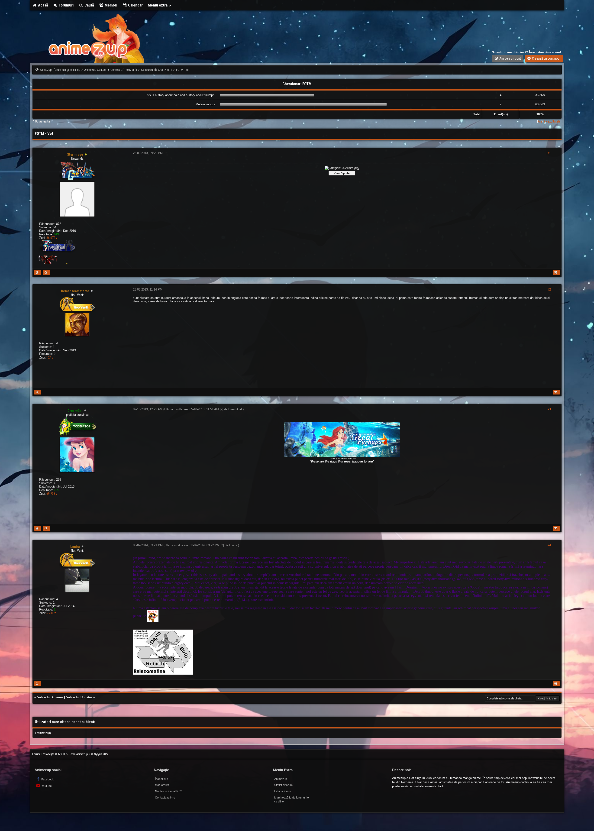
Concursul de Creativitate (156, 69)
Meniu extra (158, 5)
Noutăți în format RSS (168, 791)
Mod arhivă (162, 785)
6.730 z (51, 613)
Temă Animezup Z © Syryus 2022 (88, 754)
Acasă (42, 5)
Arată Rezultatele (549, 121)
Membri (110, 5)
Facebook (47, 779)
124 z (50, 357)
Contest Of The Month (123, 69)
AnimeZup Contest (95, 69)
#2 (549, 289)
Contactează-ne (165, 797)
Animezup (280, 779)
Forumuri (66, 5)
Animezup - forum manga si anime (60, 69)
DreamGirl (235, 409)
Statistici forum (283, 785)
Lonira (233, 545)
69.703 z (52, 493)
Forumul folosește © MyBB (49, 754)
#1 (549, 153)
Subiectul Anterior (50, 697)
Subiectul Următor (79, 697)
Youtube (46, 786)
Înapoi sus (161, 779)
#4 (549, 545)
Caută (89, 5)
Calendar (135, 5)
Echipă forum (282, 791)
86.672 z (52, 238)
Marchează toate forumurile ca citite (291, 799)
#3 (549, 409)
